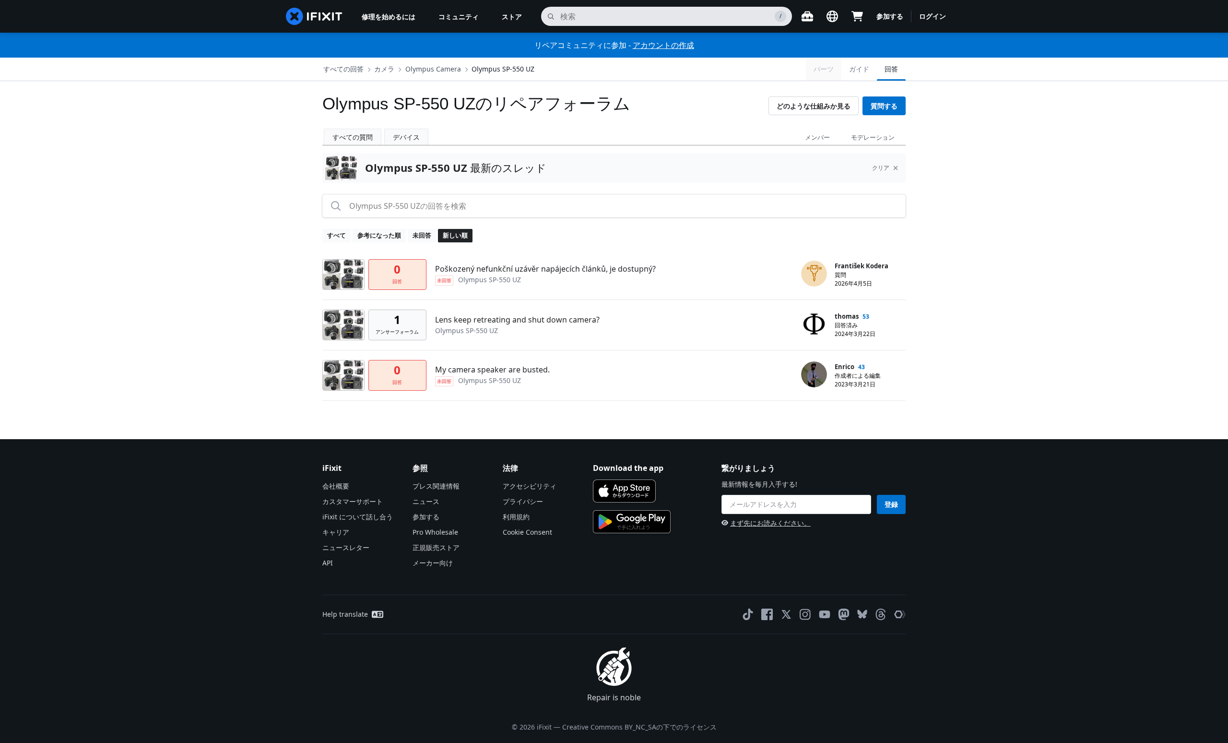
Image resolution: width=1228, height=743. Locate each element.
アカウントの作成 (663, 45)
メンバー (817, 137)
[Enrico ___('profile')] (814, 374)
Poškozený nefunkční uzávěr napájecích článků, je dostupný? (545, 269)
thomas (847, 316)
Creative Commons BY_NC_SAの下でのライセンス (639, 726)
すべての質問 (352, 137)
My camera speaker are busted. (492, 369)
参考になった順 (379, 235)
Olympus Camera (433, 68)
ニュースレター (345, 547)
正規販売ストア (436, 547)
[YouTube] (824, 614)
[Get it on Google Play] (632, 521)
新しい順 (455, 235)
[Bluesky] (862, 614)
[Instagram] (805, 614)
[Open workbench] (807, 16)
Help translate (345, 614)
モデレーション (873, 137)
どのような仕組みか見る (813, 105)
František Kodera (861, 266)
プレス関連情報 (436, 486)
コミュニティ (458, 16)
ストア (512, 16)
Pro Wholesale (435, 532)
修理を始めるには (388, 16)
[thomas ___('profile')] (814, 324)
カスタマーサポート (352, 501)
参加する (889, 16)
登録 (891, 504)
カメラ (384, 68)
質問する (884, 105)
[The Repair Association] (900, 614)
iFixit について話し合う (357, 516)
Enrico (844, 366)
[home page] (314, 16)
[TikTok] (748, 614)
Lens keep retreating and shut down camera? (517, 319)
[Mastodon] (844, 614)
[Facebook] (767, 614)
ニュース (426, 501)
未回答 (422, 235)
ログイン (932, 16)
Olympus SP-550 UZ (503, 68)
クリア (880, 168)
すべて (336, 235)
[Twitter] (786, 614)
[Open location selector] (832, 16)
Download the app (628, 468)
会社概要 (335, 486)
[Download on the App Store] (624, 491)
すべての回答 (343, 68)
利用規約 (516, 516)
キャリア (335, 532)
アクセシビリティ (529, 486)
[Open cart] (857, 16)
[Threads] (880, 614)
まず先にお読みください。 (770, 522)
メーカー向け (433, 562)
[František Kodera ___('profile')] (814, 274)
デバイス (406, 137)
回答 (891, 68)
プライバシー (523, 501)
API (327, 562)
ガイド (859, 68)
